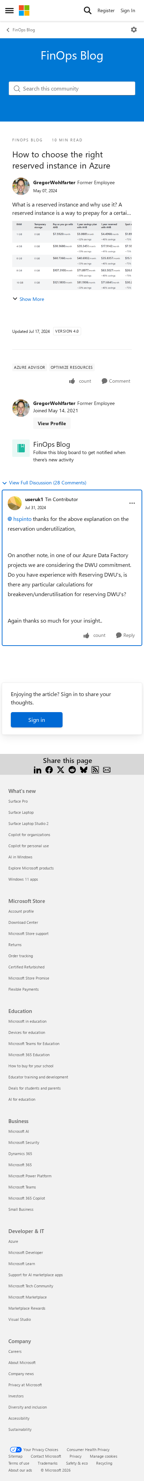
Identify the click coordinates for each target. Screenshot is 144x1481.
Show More (32, 299)
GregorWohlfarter (54, 182)
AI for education (21, 1099)
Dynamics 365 (20, 1153)
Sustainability (19, 1429)
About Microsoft (22, 1362)
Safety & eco (77, 1463)
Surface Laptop (21, 812)
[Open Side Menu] (9, 10)
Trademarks (48, 1463)
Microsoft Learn (21, 1263)
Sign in (36, 719)
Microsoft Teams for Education (33, 1043)
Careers (15, 1351)
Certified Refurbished (26, 966)
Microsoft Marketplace (27, 1297)
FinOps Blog (24, 29)
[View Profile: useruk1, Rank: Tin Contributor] (15, 503)
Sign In (128, 10)
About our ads (20, 1470)
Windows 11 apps (23, 879)
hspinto (22, 518)
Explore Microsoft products (31, 868)
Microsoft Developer (25, 1252)
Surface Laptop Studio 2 (28, 823)
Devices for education (26, 1032)
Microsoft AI (18, 1131)
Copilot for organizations (29, 834)
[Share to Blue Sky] (83, 768)
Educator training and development (38, 1076)
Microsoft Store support (28, 933)
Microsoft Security (23, 1142)
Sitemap (15, 1456)
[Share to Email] (106, 768)
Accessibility (18, 1418)
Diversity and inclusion (27, 1407)
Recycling (104, 1463)
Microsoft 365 (20, 1164)
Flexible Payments (23, 989)
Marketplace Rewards (26, 1308)
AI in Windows (20, 856)
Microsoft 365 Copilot (26, 1198)
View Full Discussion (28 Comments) (47, 482)
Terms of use (18, 1463)
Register (106, 10)
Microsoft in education (27, 1021)
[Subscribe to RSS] (95, 768)
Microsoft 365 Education (29, 1054)
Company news (21, 1373)
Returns (15, 944)
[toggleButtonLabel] (134, 29)
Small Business (21, 1209)
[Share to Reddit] (72, 768)
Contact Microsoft (46, 1456)
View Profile (52, 423)
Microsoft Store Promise (28, 978)
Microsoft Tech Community (30, 1285)
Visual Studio (19, 1319)
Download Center (23, 922)
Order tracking (20, 955)
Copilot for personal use (28, 845)
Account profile (21, 911)
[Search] (88, 10)
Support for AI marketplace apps (35, 1274)
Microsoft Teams (22, 1187)
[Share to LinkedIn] (37, 768)
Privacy (75, 1456)
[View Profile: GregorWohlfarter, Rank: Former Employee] (21, 186)
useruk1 (34, 499)
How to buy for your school (30, 1065)
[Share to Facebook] (49, 768)
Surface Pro (18, 801)
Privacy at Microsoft (25, 1384)
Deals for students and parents (34, 1088)
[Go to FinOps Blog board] (21, 448)
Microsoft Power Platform (29, 1175)
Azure (13, 1241)
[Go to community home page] (24, 10)
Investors (16, 1395)
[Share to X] (60, 768)
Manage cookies (103, 1456)
